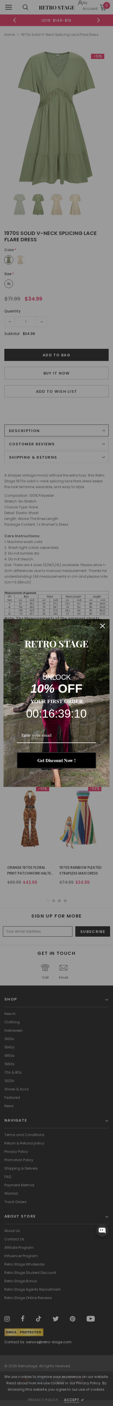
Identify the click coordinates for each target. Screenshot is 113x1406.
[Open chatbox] (102, 1231)
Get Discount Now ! (56, 760)
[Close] (103, 626)
